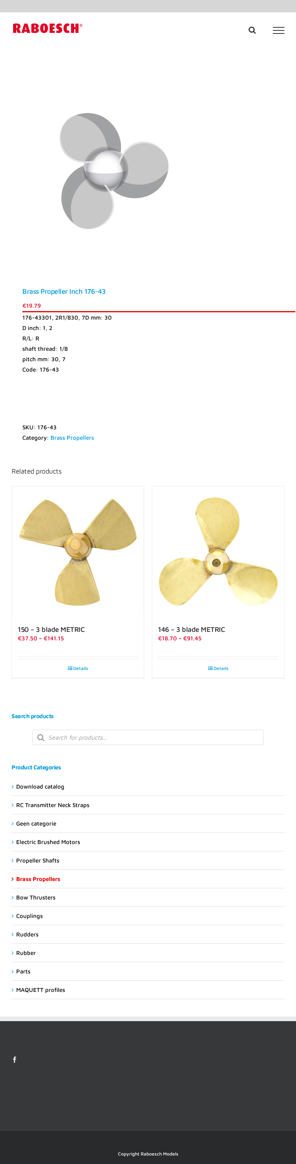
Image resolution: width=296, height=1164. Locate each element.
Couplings (29, 916)
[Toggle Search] (252, 30)
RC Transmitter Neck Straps (52, 805)
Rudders (27, 934)
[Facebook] (15, 1060)
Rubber (26, 953)
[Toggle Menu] (278, 30)
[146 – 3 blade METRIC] (218, 552)
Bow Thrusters (36, 897)
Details (80, 668)
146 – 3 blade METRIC (191, 629)
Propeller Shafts (37, 860)
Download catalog (40, 786)
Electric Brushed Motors (48, 842)
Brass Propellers (72, 437)
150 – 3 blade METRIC (51, 629)
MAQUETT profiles (40, 989)
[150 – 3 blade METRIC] (78, 552)
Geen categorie (36, 823)
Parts (23, 971)
